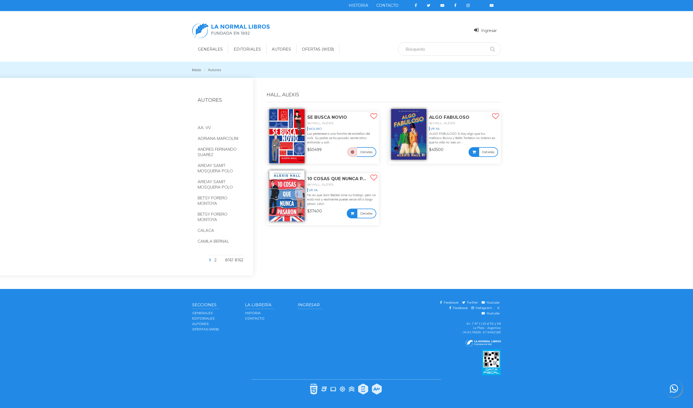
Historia (358, 5)
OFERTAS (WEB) (318, 49)
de (320, 123)
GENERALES (210, 49)
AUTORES (281, 49)
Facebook (450, 302)
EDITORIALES (247, 49)
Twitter (471, 302)
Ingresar (488, 30)
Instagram (483, 308)
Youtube (492, 302)
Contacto (387, 5)
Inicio (196, 69)
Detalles (366, 152)
